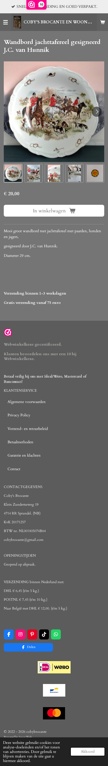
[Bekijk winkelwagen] (102, 22)
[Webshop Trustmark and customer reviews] (8, 333)
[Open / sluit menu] (5, 22)
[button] (13, 173)
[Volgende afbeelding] (97, 112)
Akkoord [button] (87, 751)
